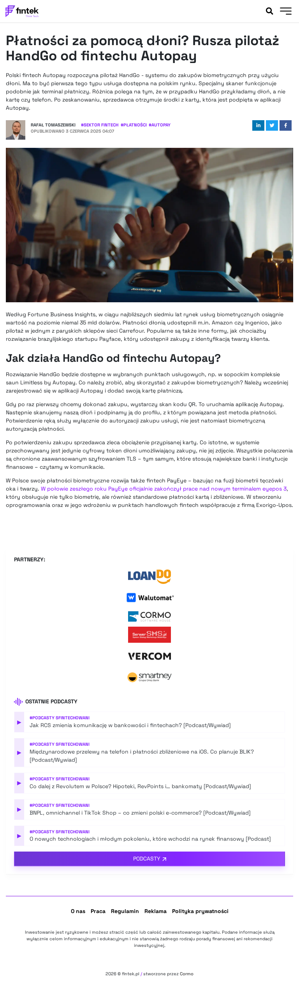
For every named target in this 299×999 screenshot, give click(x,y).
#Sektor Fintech (99, 125)
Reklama (155, 911)
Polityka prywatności (200, 911)
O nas (78, 911)
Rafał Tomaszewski (53, 125)
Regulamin (125, 911)
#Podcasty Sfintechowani (60, 717)
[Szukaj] (269, 11)
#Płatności (134, 125)
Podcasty (146, 858)
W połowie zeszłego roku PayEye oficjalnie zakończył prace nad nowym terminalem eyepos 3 (164, 488)
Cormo (186, 973)
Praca (98, 911)
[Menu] (285, 12)
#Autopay (160, 125)
